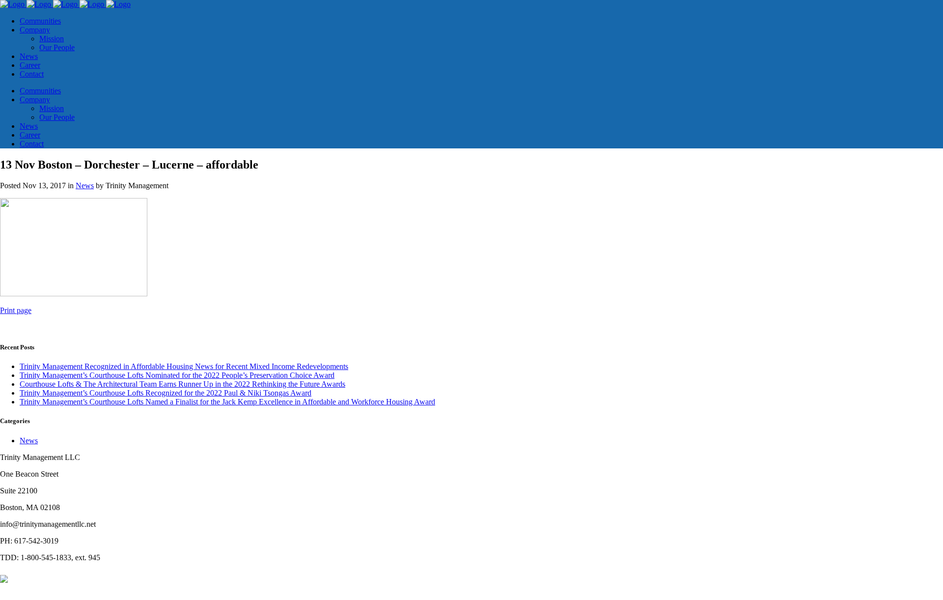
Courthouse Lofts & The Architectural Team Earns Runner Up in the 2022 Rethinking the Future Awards (182, 384)
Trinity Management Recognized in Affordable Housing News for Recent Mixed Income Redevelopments (184, 366)
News (85, 185)
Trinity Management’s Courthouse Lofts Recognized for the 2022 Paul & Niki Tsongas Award (165, 393)
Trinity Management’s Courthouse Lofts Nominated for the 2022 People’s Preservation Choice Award (177, 375)
